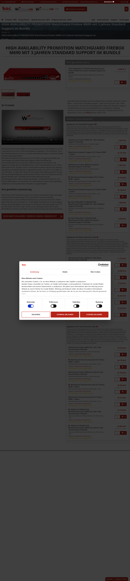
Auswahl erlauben (65, 314)
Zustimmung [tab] (34, 272)
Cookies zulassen (94, 314)
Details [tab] (65, 272)
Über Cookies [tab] (95, 272)
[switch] (53, 306)
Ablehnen (36, 314)
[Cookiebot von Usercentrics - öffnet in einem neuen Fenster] (99, 265)
